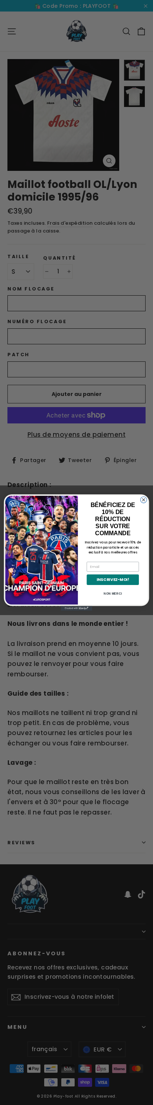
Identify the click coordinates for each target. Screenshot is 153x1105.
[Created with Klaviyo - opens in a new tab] (76, 608)
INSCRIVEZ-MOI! (113, 579)
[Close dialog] (143, 500)
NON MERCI (113, 593)
